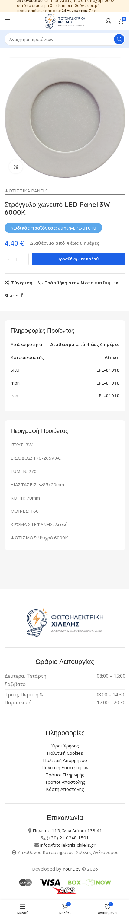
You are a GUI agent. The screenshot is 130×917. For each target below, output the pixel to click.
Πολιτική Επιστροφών (65, 767)
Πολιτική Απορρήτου (65, 760)
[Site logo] (65, 20)
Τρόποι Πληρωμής (65, 775)
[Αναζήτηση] (119, 39)
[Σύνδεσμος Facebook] (21, 295)
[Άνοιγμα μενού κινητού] (8, 21)
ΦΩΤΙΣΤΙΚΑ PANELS (26, 191)
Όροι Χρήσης (65, 746)
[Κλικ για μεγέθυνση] (16, 166)
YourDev (72, 869)
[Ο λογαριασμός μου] (108, 21)
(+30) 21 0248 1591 (68, 838)
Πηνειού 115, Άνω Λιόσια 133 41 (67, 830)
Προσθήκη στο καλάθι (78, 259)
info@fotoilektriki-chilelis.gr (68, 845)
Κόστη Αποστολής (65, 789)
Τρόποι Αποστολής (65, 782)
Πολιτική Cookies (65, 753)
